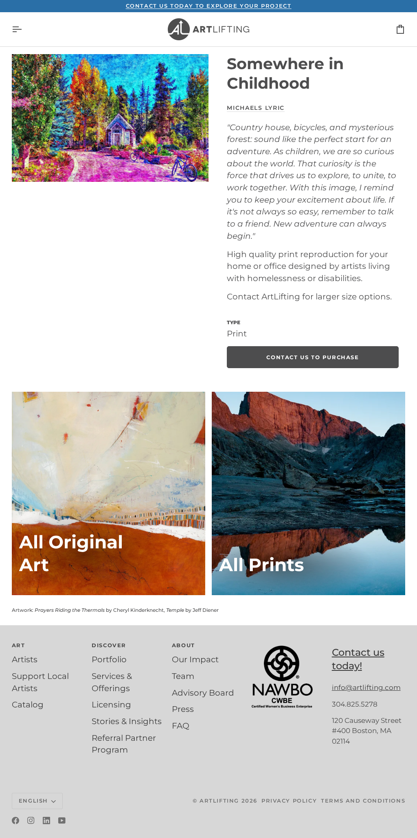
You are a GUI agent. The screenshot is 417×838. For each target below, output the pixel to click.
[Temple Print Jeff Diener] (308, 493)
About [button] (183, 645)
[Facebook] (15, 820)
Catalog (28, 704)
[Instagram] (31, 820)
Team (183, 676)
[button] (288, 644)
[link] (312, 357)
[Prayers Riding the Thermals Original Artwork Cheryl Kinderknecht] (108, 493)
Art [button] (18, 645)
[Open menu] (24, 29)
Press (183, 709)
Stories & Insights (127, 721)
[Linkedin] (46, 820)
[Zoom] (110, 118)
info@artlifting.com (366, 687)
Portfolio (109, 659)
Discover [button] (109, 645)
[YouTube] (62, 820)
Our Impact (195, 659)
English (33, 800)
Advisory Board (203, 693)
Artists (24, 659)
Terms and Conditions (363, 800)
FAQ (180, 726)
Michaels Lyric (256, 107)
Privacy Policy (289, 800)
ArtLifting (219, 800)
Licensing (111, 704)
